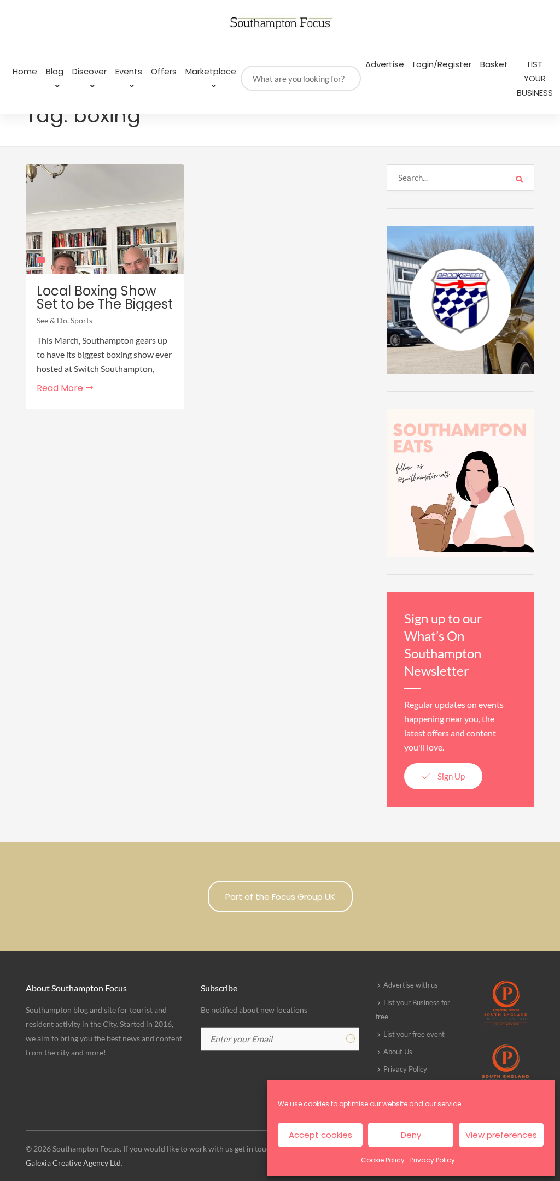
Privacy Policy (432, 1160)
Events (128, 71)
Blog (54, 71)
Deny (411, 1135)
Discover (89, 71)
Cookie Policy (383, 1160)
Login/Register (442, 64)
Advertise (384, 64)
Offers (164, 71)
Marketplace (210, 71)
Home (25, 71)
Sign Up (450, 776)
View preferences (501, 1135)
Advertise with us (410, 985)
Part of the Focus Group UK (280, 896)
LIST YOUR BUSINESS (535, 78)
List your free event (414, 1034)
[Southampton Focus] (280, 23)
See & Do (52, 320)
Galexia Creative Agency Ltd (73, 1162)
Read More (61, 388)
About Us (397, 1051)
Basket (494, 64)
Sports (81, 320)
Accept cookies (320, 1135)
